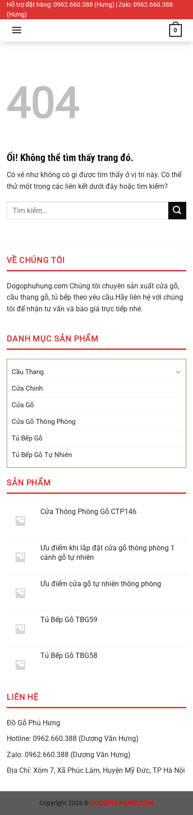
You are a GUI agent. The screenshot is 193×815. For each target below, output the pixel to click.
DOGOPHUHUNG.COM (122, 803)
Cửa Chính (27, 388)
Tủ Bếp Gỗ (27, 438)
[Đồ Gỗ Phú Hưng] (96, 31)
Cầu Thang (28, 372)
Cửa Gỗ (23, 405)
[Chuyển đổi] (178, 372)
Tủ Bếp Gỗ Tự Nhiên (42, 455)
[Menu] (16, 29)
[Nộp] (177, 210)
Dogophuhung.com (37, 286)
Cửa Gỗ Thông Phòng (43, 422)
